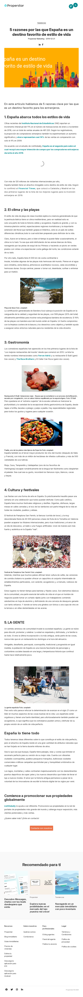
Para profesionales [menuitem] (48, 927)
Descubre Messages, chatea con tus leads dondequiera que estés (15, 903)
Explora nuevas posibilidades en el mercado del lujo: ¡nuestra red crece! (40, 908)
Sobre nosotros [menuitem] (30, 926)
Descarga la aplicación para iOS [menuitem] (10, 963)
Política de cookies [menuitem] (69, 947)
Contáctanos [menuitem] (28, 937)
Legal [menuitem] (64, 926)
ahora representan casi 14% (30, 137)
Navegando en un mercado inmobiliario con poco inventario (66, 906)
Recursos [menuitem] (8, 926)
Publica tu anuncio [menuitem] (49, 944)
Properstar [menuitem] (8, 932)
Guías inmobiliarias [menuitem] (11, 941)
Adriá (47, 355)
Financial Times (27, 188)
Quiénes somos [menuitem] (29, 932)
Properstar (34, 897)
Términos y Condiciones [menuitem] (66, 933)
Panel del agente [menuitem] (48, 939)
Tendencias (41, 23)
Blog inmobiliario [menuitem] (10, 937)
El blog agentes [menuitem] (48, 934)
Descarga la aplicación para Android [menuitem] (10, 973)
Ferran (41, 355)
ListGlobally (10, 806)
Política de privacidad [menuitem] (66, 940)
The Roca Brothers (25, 359)
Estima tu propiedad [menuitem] (8, 954)
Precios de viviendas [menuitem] (8, 947)
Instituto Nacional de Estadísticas (38, 123)
